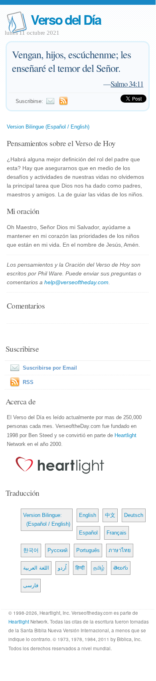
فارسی (30, 585)
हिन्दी (80, 568)
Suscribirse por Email (50, 368)
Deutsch (133, 515)
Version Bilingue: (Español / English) (46, 519)
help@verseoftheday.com (76, 282)
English (87, 515)
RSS (28, 382)
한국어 (31, 550)
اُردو (62, 568)
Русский (57, 550)
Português (88, 550)
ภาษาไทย (120, 550)
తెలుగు (120, 568)
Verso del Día (66, 19)
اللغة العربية (36, 568)
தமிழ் (99, 568)
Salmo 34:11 (127, 84)
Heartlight (125, 435)
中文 (110, 515)
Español (88, 533)
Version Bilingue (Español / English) (48, 127)
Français (116, 533)
